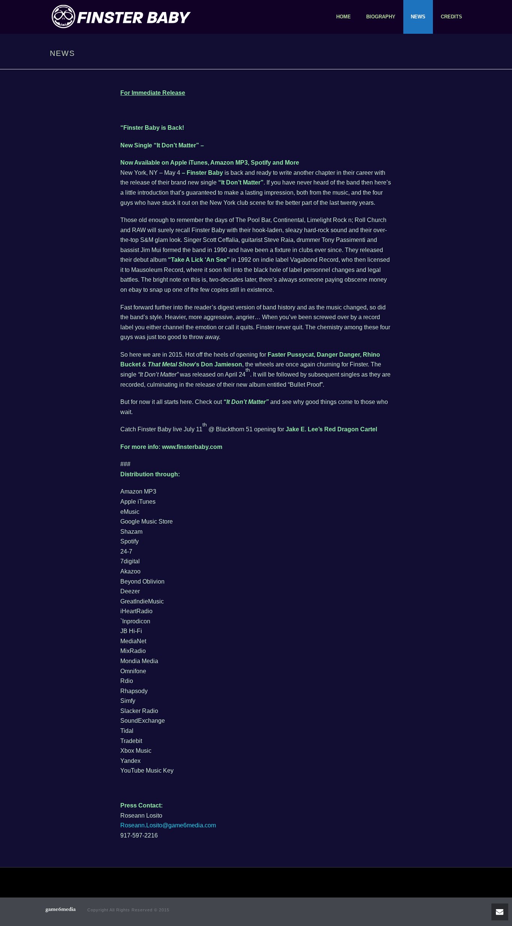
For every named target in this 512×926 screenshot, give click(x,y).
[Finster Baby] (61, 911)
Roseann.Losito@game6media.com (168, 825)
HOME (343, 17)
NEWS (418, 17)
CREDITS (451, 17)
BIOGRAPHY (380, 17)
